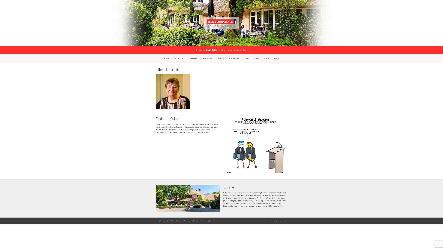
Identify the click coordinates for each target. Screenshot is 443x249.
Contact (220, 59)
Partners (207, 59)
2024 (276, 59)
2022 (256, 59)
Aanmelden (234, 59)
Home (166, 59)
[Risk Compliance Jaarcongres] (221, 23)
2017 (246, 59)
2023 (266, 59)
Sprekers (194, 59)
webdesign (274, 221)
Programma (179, 59)
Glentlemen (283, 221)
